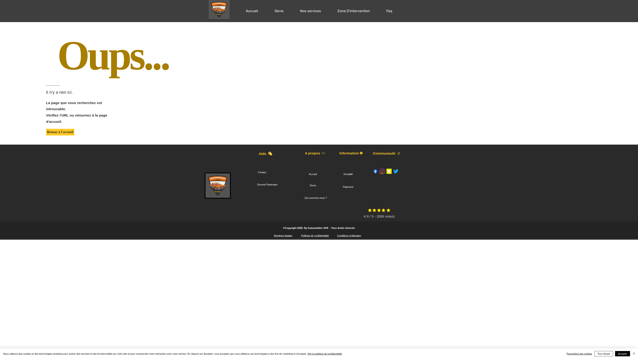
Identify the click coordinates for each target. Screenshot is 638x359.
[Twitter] (395, 171)
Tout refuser (603, 353)
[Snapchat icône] (389, 171)
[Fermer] (634, 353)
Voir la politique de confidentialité (325, 353)
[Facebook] (375, 171)
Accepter (622, 353)
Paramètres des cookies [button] (579, 353)
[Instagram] (382, 171)
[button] (279, 9)
